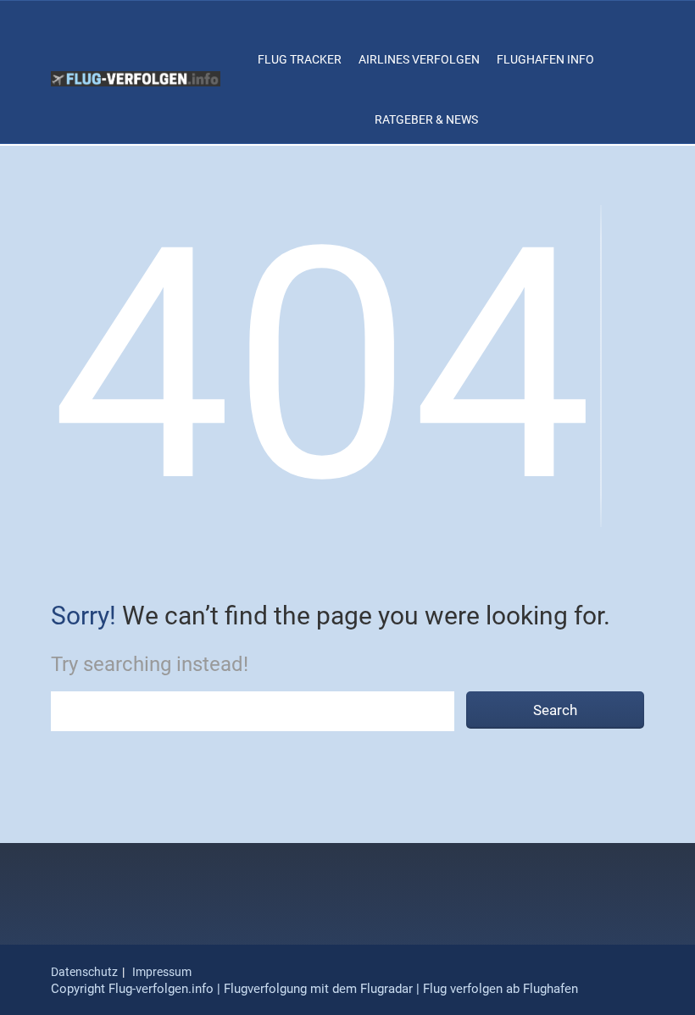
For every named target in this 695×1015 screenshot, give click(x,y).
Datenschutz (84, 972)
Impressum (162, 972)
